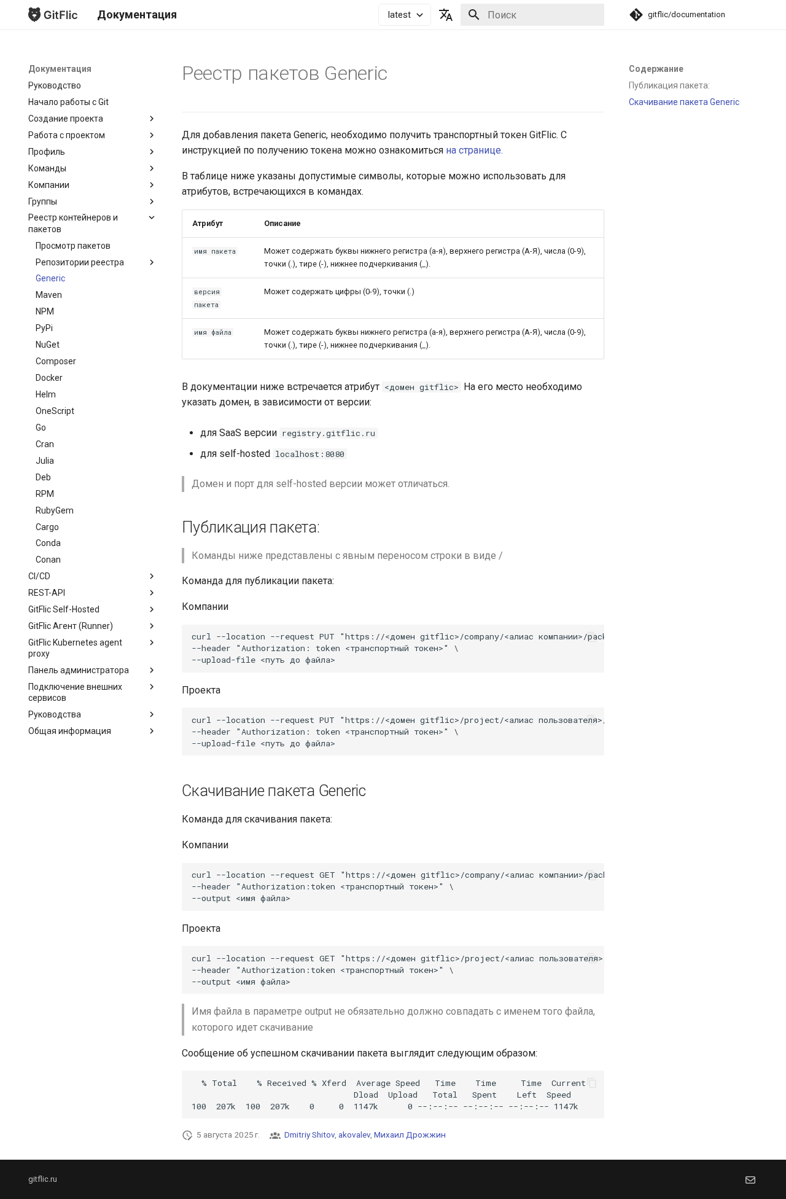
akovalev (354, 1134)
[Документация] (52, 14)
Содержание (656, 69)
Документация (59, 69)
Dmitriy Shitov (309, 1134)
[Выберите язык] (446, 14)
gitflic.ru (42, 1179)
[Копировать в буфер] (592, 637)
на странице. (474, 150)
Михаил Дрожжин (410, 1134)
